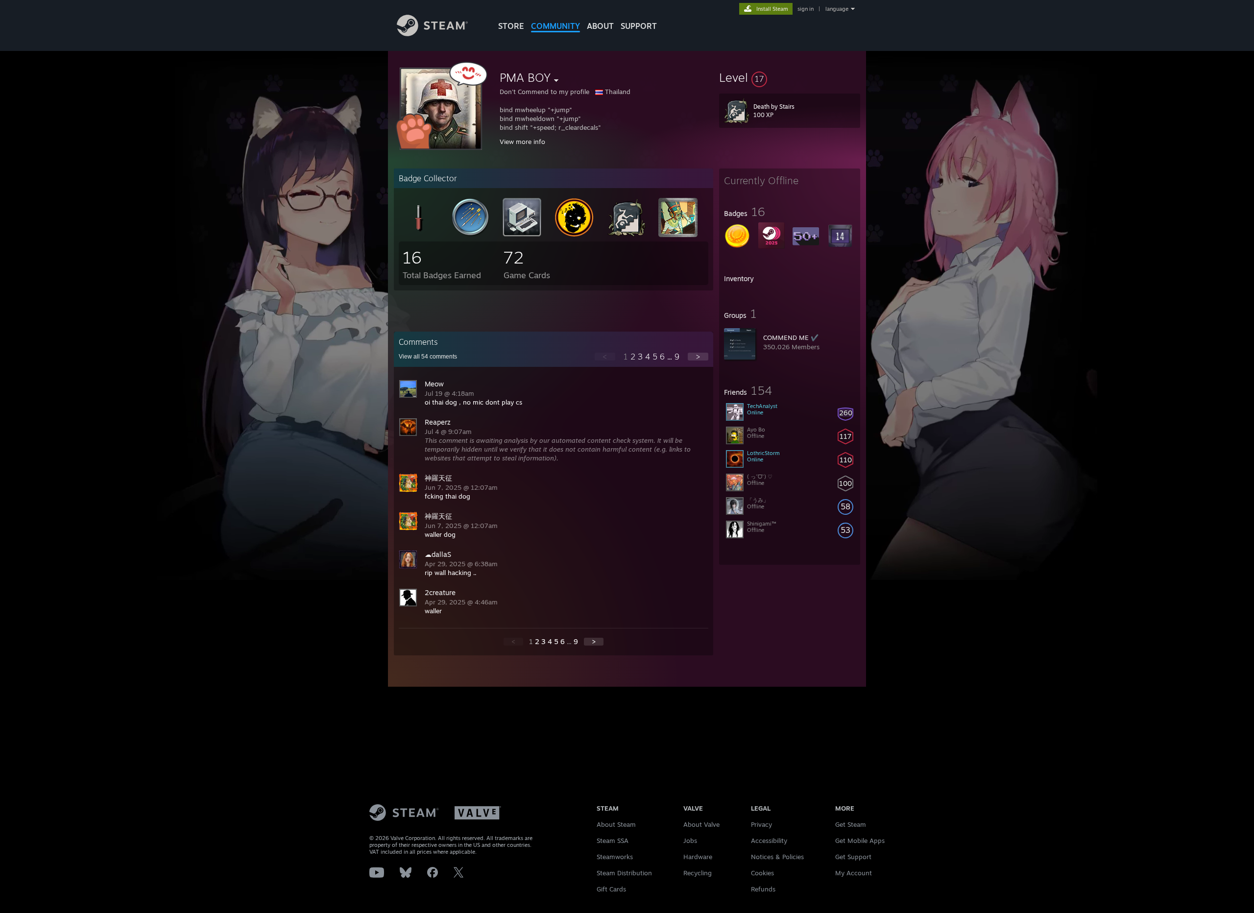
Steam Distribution (624, 873)
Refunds (763, 889)
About (600, 26)
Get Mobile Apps (860, 840)
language (836, 8)
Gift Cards (611, 889)
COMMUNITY (555, 26)
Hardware (697, 857)
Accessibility (769, 840)
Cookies (762, 873)
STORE (511, 26)
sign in (805, 8)
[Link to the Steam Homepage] (432, 33)
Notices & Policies (777, 857)
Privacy (761, 824)
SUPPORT (639, 26)
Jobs (690, 840)
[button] (789, 77)
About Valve (701, 824)
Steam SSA (612, 840)
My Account (853, 873)
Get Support (853, 857)
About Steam (616, 824)
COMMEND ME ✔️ (791, 337)
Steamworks (615, 857)
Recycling (697, 873)
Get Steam (850, 824)
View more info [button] (522, 141)
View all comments (428, 356)
